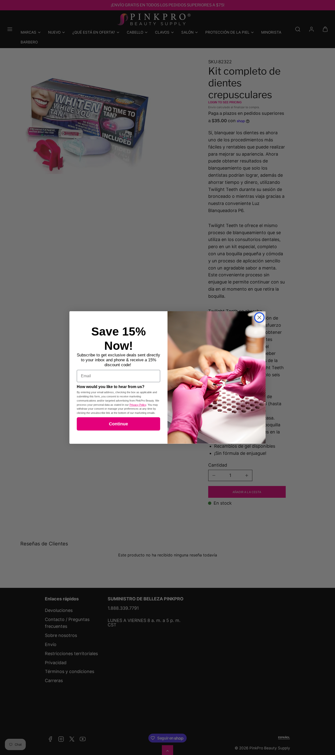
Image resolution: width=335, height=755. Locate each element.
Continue (118, 423)
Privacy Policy (137, 404)
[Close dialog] (259, 317)
